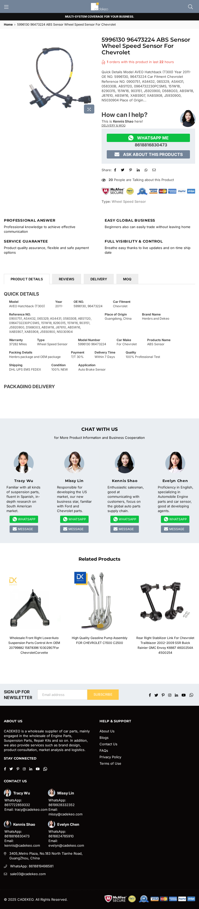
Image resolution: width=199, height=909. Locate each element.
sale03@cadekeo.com (28, 874)
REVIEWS (66, 279)
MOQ (127, 279)
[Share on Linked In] (139, 170)
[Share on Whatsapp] (147, 170)
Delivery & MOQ (113, 125)
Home (8, 24)
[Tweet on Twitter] (123, 170)
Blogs (104, 737)
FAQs (104, 750)
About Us (107, 731)
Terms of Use (110, 763)
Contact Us (108, 744)
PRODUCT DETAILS (27, 279)
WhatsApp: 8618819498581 (31, 866)
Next (193, 614)
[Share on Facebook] (115, 170)
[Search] (190, 6)
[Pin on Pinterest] (131, 170)
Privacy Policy (110, 757)
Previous (5, 614)
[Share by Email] (154, 170)
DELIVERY (98, 279)
